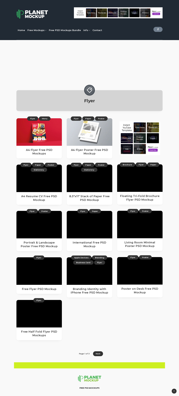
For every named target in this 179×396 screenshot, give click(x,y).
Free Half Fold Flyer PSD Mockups (39, 333)
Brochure (127, 164)
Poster (101, 118)
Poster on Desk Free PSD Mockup (139, 290)
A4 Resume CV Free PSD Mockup (39, 198)
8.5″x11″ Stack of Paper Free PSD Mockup (89, 198)
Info (85, 30)
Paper (88, 118)
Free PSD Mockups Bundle (65, 30)
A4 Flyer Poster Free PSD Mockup (89, 151)
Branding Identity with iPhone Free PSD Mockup (89, 290)
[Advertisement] (89, 63)
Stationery (39, 170)
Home (21, 30)
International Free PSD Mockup (89, 244)
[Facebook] (158, 29)
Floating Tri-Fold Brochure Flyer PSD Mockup (140, 197)
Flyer (32, 118)
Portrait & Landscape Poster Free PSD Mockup (39, 244)
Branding (99, 257)
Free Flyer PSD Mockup (39, 289)
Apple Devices (81, 257)
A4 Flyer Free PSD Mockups (39, 151)
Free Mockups (35, 30)
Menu (44, 118)
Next (98, 354)
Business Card (83, 262)
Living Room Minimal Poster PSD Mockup (139, 244)
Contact (97, 30)
